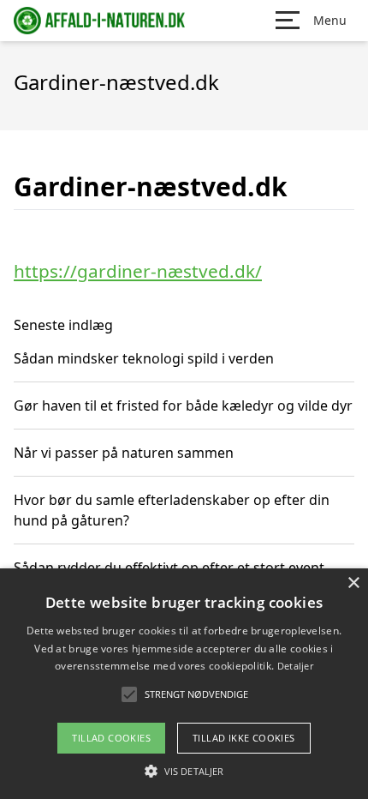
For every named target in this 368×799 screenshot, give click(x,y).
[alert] (184, 683)
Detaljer (295, 665)
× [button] (353, 583)
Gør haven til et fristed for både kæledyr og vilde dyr (183, 405)
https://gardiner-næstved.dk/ (138, 271)
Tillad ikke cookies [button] (244, 737)
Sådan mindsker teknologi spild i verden (144, 358)
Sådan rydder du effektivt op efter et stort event (169, 567)
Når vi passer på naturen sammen (124, 452)
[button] (184, 770)
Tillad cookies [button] (111, 737)
